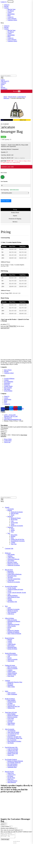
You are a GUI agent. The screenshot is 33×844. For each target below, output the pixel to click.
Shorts (12, 515)
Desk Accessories (12, 620)
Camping (9, 670)
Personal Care (11, 705)
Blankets (9, 639)
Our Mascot (10, 11)
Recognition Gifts (12, 601)
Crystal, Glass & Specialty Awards (16, 592)
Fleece (12, 528)
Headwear (10, 516)
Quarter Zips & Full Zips (17, 539)
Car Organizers (11, 735)
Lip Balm (10, 703)
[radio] (2, 177)
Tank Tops (13, 544)
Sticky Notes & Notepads (14, 633)
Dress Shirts (14, 535)
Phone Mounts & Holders (14, 741)
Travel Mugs (10, 560)
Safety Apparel (11, 692)
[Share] (15, 841)
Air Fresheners (11, 730)
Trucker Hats (14, 522)
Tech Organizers (11, 612)
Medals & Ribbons (12, 595)
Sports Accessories (12, 659)
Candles (9, 641)
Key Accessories (11, 739)
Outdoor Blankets (12, 673)
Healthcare (10, 683)
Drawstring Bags (11, 575)
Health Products (11, 701)
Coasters (9, 642)
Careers (9, 12)
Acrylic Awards (11, 588)
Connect (6, 7)
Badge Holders (11, 714)
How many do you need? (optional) (10, 830)
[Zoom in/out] (19, 841)
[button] (16, 23)
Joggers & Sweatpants (17, 512)
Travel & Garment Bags (13, 579)
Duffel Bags (10, 572)
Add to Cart (23, 120)
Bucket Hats (14, 519)
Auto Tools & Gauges (13, 732)
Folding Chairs (11, 671)
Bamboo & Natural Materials (15, 761)
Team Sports (10, 661)
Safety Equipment (12, 694)
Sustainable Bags (12, 767)
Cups (8, 594)
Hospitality (10, 685)
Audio (9, 607)
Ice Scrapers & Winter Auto (14, 738)
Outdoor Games (11, 674)
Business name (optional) (7, 828)
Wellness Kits (11, 708)
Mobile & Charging (12, 610)
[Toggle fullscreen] (17, 841)
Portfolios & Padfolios (13, 632)
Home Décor (10, 645)
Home (5, 96)
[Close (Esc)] (14, 841)
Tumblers (9, 556)
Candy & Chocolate (12, 749)
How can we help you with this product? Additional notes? (16, 831)
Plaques (9, 598)
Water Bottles (11, 554)
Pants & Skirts (14, 513)
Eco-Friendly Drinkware (14, 762)
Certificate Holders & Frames (15, 589)
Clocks (9, 591)
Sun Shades (10, 743)
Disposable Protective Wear (14, 682)
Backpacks (10, 571)
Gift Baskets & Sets (12, 752)
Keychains (10, 776)
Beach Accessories (12, 668)
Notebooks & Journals (13, 624)
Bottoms (9, 510)
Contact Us (4, 2)
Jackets (13, 530)
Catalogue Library (12, 20)
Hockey (9, 658)
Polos (12, 538)
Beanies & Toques (16, 518)
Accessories (10, 509)
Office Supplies (11, 626)
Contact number (5, 826)
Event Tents (10, 718)
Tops (8, 533)
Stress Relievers (11, 782)
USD (11, 1)
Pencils (9, 627)
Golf (8, 656)
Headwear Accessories (17, 525)
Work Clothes (11, 686)
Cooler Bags (10, 580)
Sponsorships (11, 14)
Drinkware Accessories (13, 565)
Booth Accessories (12, 717)
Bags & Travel (12, 96)
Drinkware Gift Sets (12, 563)
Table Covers (11, 724)
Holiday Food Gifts (12, 753)
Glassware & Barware (13, 559)
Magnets (9, 623)
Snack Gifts (10, 755)
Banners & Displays (12, 715)
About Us (6, 4)
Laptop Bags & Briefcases (14, 574)
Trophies (9, 600)
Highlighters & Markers (13, 621)
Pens (8, 629)
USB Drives (10, 614)
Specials (6, 6)
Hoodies (13, 536)
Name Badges (11, 723)
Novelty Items (11, 777)
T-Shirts (13, 542)
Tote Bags (10, 577)
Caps (12, 521)
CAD (18, 1)
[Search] (2, 78)
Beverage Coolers (12, 562)
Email (2, 431)
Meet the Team (11, 9)
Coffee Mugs (10, 557)
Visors (12, 524)
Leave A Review (11, 18)
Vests (12, 531)
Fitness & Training (12, 654)
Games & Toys (11, 774)
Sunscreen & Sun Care (13, 706)
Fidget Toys (10, 773)
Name (2, 429)
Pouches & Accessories (13, 582)
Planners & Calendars (13, 630)
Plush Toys (10, 779)
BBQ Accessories (12, 667)
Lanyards (9, 721)
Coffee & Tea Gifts (12, 750)
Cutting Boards (11, 644)
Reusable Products (12, 765)
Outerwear (10, 527)
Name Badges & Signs (13, 597)
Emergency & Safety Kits (14, 736)
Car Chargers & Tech (13, 733)
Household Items (11, 647)
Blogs (9, 15)
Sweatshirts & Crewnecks (18, 541)
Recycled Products (12, 764)
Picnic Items (10, 676)
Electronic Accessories (13, 609)
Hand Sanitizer (11, 700)
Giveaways (10, 720)
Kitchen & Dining (12, 648)
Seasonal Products (12, 780)
